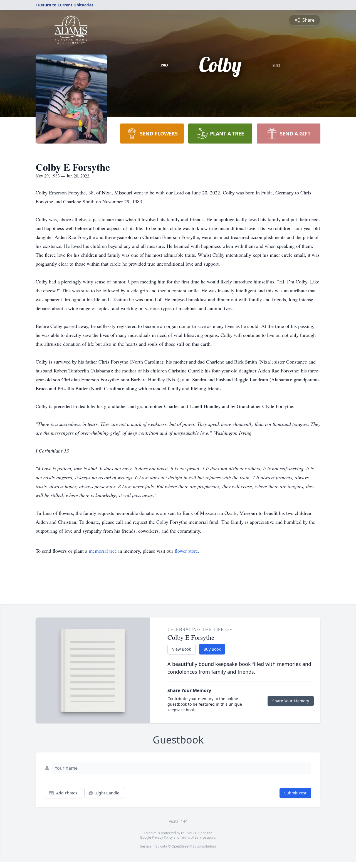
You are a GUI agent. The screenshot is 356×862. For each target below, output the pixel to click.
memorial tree (103, 550)
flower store (186, 550)
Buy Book (212, 649)
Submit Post (295, 793)
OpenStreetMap (184, 846)
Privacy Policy (162, 837)
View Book (181, 649)
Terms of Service (193, 837)
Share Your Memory (290, 700)
